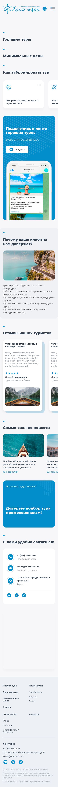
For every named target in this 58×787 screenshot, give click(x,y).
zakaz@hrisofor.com (28, 566)
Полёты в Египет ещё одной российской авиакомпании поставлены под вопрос (19, 464)
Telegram (19, 149)
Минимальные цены (11, 699)
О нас (6, 721)
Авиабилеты (35, 692)
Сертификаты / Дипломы (11, 731)
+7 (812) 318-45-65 (45, 9)
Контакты (34, 714)
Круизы (33, 696)
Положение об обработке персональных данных (27, 781)
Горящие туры (10, 692)
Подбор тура (10, 686)
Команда (7, 725)
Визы (32, 701)
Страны (7, 707)
